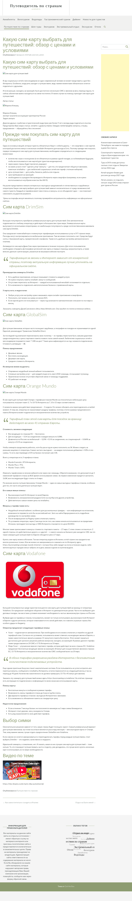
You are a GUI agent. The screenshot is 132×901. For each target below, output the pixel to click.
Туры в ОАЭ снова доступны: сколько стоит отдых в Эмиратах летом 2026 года (114, 165)
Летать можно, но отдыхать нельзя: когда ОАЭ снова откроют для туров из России (115, 182)
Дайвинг (77, 19)
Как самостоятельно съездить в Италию (20, 802)
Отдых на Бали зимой (85, 802)
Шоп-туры (36, 27)
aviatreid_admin (37, 55)
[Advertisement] (115, 92)
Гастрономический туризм (57, 19)
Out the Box (69, 886)
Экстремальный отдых (68, 27)
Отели (98, 27)
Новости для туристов (94, 19)
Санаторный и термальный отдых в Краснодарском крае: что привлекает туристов (115, 155)
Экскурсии (87, 27)
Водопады (37, 19)
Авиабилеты (9, 19)
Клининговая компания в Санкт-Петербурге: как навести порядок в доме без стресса (115, 145)
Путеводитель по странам (36, 6)
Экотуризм (49, 27)
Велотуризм (24, 19)
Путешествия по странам (16, 27)
